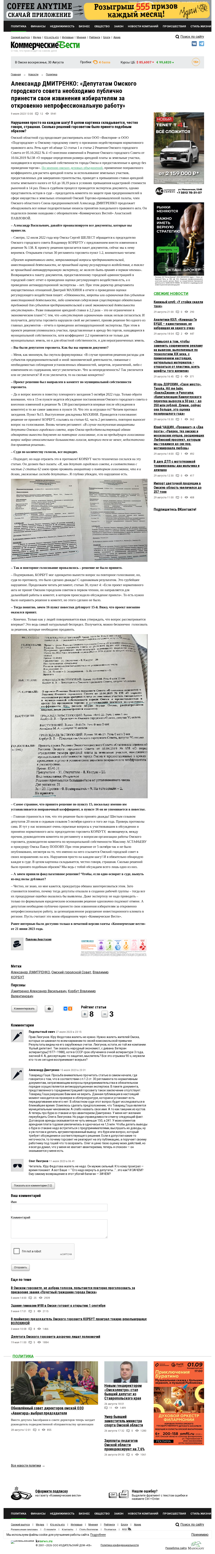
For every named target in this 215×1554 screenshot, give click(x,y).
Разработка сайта (176, 1548)
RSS (124, 1529)
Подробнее (98, 1534)
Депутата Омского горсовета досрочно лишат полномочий (55, 1337)
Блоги (106, 37)
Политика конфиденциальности (120, 1545)
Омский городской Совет (71, 972)
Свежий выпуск (20, 37)
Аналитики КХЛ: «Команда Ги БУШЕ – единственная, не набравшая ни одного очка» (175, 324)
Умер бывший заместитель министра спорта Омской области (123, 1420)
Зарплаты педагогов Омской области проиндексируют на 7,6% (124, 1444)
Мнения (81, 37)
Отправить (20, 1267)
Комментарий (20, 1217)
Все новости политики (26, 1466)
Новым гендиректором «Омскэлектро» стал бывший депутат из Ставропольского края (123, 1391)
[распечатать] (48, 1011)
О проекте (50, 1529)
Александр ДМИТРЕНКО (30, 972)
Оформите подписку (51, 1491)
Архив (117, 37)
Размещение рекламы (24, 1529)
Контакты (67, 1529)
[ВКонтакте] (65, 1009)
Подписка (110, 1529)
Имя (14, 1202)
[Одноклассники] (70, 1009)
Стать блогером (88, 1529)
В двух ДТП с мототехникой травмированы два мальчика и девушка (176, 466)
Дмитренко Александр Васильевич (38, 991)
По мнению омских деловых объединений (72, 168)
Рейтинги (94, 37)
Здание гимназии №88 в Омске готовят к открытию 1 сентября (58, 1306)
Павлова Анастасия (38, 939)
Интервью (67, 37)
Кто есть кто (51, 37)
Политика (23, 1356)
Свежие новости (171, 293)
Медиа (37, 37)
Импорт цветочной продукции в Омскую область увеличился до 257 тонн (178, 487)
